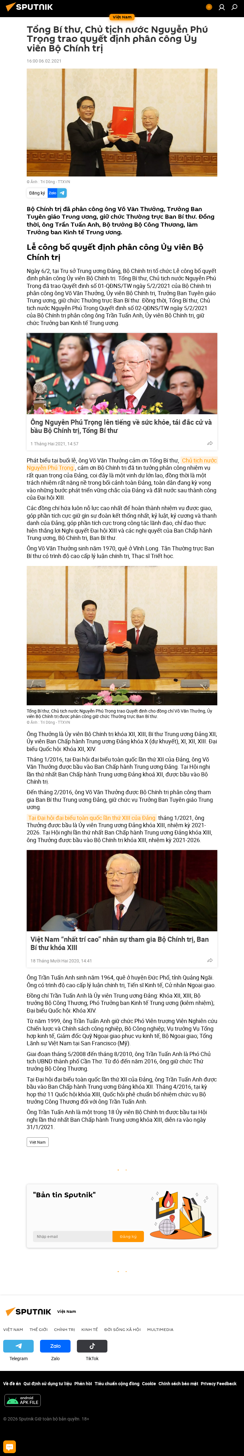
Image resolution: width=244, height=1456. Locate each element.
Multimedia (160, 1329)
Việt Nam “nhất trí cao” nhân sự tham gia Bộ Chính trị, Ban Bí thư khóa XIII (119, 943)
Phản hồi (83, 1383)
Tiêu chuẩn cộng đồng (117, 1383)
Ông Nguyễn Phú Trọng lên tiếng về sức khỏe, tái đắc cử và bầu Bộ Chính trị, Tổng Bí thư (121, 426)
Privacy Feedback (218, 1383)
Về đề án (12, 1383)
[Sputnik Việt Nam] (31, 12)
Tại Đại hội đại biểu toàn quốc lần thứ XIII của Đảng (91, 817)
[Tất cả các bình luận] (9, 1446)
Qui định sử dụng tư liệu (48, 1383)
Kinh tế (89, 1329)
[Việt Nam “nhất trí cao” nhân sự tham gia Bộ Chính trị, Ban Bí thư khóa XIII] (122, 890)
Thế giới (39, 1329)
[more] (210, 443)
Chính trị (64, 1329)
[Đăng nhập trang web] (221, 7)
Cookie (149, 1383)
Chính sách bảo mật (178, 1383)
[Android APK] (22, 1401)
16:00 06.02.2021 (44, 61)
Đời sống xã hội (122, 1329)
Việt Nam (38, 1142)
